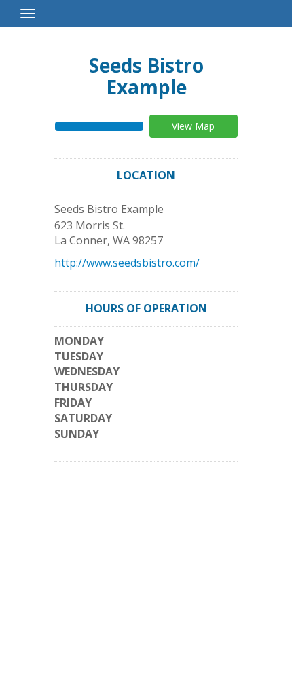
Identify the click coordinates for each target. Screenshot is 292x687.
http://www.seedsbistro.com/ (127, 262)
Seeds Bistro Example (146, 76)
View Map (193, 125)
